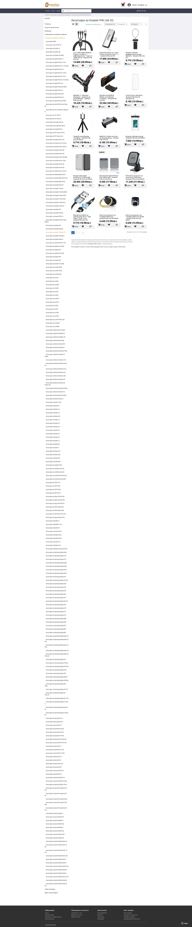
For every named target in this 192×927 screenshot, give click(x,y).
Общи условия (49, 915)
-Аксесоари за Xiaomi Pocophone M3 (56, 799)
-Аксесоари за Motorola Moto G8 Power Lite (55, 384)
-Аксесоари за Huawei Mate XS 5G (55, 181)
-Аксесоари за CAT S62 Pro (53, 119)
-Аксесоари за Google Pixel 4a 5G (55, 125)
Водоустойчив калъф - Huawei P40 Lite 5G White (135, 137)
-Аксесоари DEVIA (50, 41)
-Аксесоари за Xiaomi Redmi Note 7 (55, 859)
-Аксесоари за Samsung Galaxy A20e (56, 563)
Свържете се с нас (76, 913)
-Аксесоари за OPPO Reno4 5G (54, 507)
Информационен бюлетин (132, 919)
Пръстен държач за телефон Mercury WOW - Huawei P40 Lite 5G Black (135, 217)
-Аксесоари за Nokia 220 (52, 416)
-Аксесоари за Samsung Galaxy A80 (55, 618)
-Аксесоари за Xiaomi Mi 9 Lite (54, 763)
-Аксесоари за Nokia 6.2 (52, 437)
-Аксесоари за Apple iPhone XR (54, 94)
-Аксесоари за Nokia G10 (52, 451)
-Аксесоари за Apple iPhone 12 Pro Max (56, 80)
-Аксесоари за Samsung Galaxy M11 (55, 625)
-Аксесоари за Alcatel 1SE (52, 52)
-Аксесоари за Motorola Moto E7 (54, 347)
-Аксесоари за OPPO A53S (53, 489)
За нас (47, 913)
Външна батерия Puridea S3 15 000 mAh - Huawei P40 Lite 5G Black (82, 177)
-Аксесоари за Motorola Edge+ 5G (55, 337)
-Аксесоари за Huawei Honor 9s (54, 164)
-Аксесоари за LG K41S (52, 288)
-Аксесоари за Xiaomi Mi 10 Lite (54, 729)
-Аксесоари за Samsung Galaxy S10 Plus (56, 666)
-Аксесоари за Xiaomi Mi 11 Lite (54, 749)
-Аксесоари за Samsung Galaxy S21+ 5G (56, 698)
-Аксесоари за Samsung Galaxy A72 (55, 615)
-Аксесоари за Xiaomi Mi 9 (53, 760)
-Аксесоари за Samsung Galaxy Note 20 (56, 650)
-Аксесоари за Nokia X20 (52, 458)
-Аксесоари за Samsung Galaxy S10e (55, 670)
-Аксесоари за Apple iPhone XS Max (55, 101)
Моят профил (128, 913)
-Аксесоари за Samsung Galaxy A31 (55, 577)
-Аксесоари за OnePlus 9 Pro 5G (54, 468)
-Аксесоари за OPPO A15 (52, 482)
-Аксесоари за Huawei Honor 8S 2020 (56, 157)
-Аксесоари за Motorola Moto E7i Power (55, 355)
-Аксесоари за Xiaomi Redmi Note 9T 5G (56, 885)
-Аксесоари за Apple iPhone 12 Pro (55, 76)
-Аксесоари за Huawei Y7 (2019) (54, 264)
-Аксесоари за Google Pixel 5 (53, 129)
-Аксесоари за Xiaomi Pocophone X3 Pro (56, 809)
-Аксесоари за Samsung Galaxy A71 (55, 611)
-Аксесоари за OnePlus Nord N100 (55, 479)
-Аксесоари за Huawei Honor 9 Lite (55, 160)
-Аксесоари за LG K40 (51, 281)
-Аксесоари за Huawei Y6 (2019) (54, 253)
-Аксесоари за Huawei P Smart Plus (55, 199)
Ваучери (100, 915)
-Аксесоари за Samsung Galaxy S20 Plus (56, 680)
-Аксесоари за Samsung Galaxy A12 (55, 559)
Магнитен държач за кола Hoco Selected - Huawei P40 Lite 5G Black (135, 177)
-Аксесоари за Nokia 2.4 (52, 413)
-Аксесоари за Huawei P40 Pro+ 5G (55, 243)
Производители (102, 913)
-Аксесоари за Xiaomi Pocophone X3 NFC (56, 803)
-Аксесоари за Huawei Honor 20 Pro (55, 146)
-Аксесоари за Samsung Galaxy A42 (55, 590)
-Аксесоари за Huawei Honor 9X (54, 167)
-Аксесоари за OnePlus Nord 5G (54, 472)
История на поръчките (130, 915)
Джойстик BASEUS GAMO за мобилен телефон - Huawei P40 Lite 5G (108, 97)
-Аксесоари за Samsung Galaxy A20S (56, 566)
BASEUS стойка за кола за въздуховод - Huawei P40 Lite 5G (109, 138)
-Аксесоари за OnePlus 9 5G (53, 465)
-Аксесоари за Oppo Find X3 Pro (54, 503)
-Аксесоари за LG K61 (51, 309)
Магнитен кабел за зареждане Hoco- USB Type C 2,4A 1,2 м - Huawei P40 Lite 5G (82, 217)
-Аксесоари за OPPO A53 (52, 486)
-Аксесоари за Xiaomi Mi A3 (53, 774)
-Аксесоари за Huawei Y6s (53, 260)
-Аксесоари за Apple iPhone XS (54, 97)
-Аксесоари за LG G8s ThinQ (53, 267)
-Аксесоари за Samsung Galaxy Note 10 (56, 636)
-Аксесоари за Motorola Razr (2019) (55, 395)
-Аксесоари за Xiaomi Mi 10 (53, 725)
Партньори (101, 917)
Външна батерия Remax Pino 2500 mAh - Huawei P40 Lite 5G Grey (109, 177)
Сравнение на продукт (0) (93, 24)
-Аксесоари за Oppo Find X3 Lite (54, 496)
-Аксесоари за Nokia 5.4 (52, 433)
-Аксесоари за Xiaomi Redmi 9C (54, 838)
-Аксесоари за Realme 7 (52, 521)
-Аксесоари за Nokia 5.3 (52, 430)
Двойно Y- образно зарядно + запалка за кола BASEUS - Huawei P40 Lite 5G (81, 97)
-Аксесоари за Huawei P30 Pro (54, 216)
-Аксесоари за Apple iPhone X (54, 90)
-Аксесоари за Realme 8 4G (53, 531)
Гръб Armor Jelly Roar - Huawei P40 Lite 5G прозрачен (134, 96)
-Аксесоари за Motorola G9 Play (54, 340)
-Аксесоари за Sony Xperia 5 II (54, 722)
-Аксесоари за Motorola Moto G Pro (55, 369)
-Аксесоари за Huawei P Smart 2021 (55, 195)
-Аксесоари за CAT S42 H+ (53, 115)
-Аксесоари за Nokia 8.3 (52, 444)
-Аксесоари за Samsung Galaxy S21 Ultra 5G (55, 694)
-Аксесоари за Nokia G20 (52, 454)
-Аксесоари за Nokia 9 (52, 447)
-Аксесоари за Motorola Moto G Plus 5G (56, 364)
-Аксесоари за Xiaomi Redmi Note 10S (56, 856)
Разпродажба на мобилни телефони (56, 34)
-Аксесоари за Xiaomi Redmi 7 (54, 813)
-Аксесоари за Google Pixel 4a (54, 122)
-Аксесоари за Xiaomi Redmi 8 (54, 820)
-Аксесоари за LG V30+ (52, 316)
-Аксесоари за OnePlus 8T (53, 461)
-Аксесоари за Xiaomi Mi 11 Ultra (55, 753)
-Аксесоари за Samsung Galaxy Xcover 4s (56, 708)
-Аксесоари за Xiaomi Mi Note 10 (55, 777)
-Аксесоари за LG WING (52, 326)
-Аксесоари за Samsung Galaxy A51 (55, 597)
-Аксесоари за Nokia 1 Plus (53, 402)
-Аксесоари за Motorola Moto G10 (55, 372)
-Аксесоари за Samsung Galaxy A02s (56, 552)
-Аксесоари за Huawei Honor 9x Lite (55, 171)
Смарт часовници (50, 889)
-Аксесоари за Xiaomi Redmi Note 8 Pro (56, 866)
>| (83, 232)
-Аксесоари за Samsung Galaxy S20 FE (56, 677)
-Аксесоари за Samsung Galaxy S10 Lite (56, 663)
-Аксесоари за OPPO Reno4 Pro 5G (55, 514)
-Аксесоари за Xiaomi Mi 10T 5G (54, 736)
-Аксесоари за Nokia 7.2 (52, 440)
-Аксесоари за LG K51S (52, 302)
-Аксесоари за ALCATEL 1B (53, 45)
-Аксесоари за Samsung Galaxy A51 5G (56, 601)
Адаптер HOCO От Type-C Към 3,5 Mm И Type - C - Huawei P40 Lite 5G (109, 54)
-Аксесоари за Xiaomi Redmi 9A (54, 831)
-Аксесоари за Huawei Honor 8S (54, 153)
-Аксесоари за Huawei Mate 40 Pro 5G (56, 178)
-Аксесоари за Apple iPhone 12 (54, 69)
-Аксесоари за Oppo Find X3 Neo (55, 500)
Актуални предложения (52, 27)
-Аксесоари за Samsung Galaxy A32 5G (56, 580)
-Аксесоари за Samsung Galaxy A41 (55, 587)
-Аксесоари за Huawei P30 (53, 209)
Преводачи (48, 31)
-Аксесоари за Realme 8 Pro (53, 538)
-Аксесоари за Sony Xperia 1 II (54, 718)
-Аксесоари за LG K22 (51, 277)
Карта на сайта (75, 917)
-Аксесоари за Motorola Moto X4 (55, 392)
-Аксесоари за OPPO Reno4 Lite (54, 510)
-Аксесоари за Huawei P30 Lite (54, 213)
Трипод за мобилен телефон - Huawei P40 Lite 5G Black (81, 138)
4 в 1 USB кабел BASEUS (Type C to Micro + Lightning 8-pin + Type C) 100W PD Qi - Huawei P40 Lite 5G (82, 56)
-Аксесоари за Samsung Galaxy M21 (55, 629)
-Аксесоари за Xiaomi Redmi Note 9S (56, 880)
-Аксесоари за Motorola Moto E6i (55, 344)
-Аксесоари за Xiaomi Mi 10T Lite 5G (55, 739)
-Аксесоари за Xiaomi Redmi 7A (54, 817)
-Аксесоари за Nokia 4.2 (52, 427)
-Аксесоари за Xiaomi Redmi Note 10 (56, 841)
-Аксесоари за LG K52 (51, 305)
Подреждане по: (110, 24)
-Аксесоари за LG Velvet (52, 323)
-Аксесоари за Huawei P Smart (54, 188)
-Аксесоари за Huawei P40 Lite (54, 229)
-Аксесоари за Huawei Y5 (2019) (54, 246)
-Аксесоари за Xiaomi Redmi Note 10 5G (56, 846)
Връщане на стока (76, 915)
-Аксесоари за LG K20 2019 (53, 274)
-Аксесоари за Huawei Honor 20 (54, 139)
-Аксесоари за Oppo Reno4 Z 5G (55, 517)
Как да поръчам (49, 919)
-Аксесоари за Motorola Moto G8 (55, 379)
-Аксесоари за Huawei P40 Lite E (54, 236)
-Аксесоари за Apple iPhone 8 (54, 83)
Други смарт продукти (51, 893)
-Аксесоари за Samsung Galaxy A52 (55, 604)
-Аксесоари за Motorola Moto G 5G (55, 360)
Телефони (48, 24)
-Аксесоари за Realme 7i (52, 528)
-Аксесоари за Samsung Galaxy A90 (55, 622)
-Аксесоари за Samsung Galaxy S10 (55, 659)
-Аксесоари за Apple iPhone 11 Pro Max (56, 66)
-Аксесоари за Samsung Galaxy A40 (55, 584)
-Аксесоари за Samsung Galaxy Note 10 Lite (56, 640)
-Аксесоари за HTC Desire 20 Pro (55, 132)
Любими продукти (129, 917)
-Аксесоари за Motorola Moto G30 (55, 376)
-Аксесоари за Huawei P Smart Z (54, 206)
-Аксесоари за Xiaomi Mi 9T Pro (54, 770)
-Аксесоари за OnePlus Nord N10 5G (56, 475)
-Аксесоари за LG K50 (51, 295)
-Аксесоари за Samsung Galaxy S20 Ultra (55, 685)
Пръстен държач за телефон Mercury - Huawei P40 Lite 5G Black (109, 216)
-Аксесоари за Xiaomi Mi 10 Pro (54, 732)
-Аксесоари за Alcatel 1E (52, 48)
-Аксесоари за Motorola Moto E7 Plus (56, 351)
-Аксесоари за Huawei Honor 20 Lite (55, 143)
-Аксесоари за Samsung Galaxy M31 (55, 632)
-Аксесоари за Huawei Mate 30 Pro (55, 174)
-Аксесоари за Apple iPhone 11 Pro (55, 62)
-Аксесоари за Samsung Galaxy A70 (55, 608)
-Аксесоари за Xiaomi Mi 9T (53, 767)
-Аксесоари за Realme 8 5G (53, 535)
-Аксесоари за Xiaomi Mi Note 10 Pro (56, 784)
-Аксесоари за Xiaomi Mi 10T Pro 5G (55, 742)
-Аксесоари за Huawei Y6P (53, 257)
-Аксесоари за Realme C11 (53, 542)
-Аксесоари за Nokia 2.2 (52, 406)
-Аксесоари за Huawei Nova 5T (54, 185)
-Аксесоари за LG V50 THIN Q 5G (54, 319)
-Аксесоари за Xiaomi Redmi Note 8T (56, 870)
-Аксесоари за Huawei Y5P (53, 250)
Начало (47, 15)
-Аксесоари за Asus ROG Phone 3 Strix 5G (56, 105)
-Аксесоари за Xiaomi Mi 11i (53, 756)
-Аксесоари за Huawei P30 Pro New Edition (55, 221)
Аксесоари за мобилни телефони (61, 15)
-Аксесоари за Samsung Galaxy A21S (56, 570)
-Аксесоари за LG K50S (52, 298)
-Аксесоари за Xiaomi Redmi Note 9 (55, 873)
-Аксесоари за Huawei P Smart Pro (55, 202)
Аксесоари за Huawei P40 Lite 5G (81, 15)
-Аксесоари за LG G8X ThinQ (53, 271)
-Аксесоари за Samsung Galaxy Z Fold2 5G (56, 714)
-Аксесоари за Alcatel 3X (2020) (54, 55)
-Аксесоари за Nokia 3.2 (52, 420)
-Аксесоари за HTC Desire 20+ (54, 136)
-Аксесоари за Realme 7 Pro (53, 524)
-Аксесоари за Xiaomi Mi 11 (53, 746)
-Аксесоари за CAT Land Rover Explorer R (56, 111)
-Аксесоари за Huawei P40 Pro (54, 239)
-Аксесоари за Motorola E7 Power (55, 330)
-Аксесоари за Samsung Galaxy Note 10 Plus (56, 646)
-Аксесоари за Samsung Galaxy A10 (55, 556)
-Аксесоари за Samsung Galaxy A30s (56, 573)
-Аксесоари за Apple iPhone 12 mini (55, 73)
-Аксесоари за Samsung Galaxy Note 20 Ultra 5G (56, 655)
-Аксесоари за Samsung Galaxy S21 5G (56, 689)
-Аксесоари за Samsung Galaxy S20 (55, 673)
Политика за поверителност (53, 917)
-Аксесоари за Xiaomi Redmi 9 (54, 827)
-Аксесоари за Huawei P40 (53, 225)
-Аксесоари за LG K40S (52, 284)
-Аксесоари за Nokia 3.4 (52, 423)
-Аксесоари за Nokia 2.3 (52, 409)
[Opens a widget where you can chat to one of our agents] (184, 923)
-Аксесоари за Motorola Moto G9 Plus (56, 388)
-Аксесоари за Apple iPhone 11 (54, 59)
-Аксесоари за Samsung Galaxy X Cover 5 (56, 703)
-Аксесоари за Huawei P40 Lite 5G (55, 232)
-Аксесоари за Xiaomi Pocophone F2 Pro (56, 789)
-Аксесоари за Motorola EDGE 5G (55, 333)
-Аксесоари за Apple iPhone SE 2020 (55, 87)
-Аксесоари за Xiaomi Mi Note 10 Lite (56, 781)
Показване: (134, 24)
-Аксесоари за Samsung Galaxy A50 (55, 594)
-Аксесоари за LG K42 (51, 291)
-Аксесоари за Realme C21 (53, 545)
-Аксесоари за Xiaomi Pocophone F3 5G (56, 794)
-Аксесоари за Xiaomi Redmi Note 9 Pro (56, 877)
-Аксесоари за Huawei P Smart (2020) (56, 192)
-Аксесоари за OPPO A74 (52, 493)
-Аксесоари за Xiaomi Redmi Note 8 (55, 863)
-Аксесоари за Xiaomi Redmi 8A (54, 824)
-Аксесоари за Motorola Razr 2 (54, 399)
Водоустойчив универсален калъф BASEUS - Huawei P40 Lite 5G (135, 55)
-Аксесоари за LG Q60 (51, 312)
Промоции (101, 919)
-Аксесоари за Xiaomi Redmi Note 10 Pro (56, 851)
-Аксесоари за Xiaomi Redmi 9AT (55, 834)
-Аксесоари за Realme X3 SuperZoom (56, 549)
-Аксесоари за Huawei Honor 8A (54, 150)
